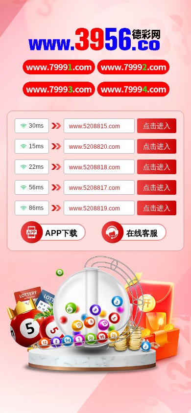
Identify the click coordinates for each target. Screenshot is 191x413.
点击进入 (156, 126)
